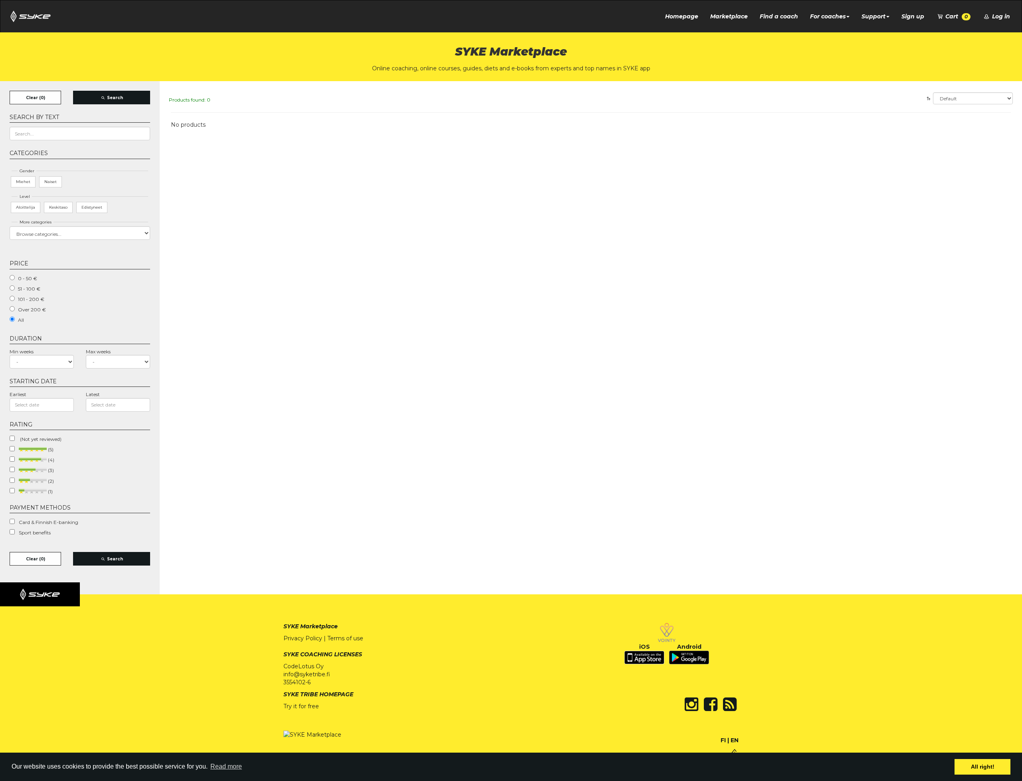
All (21, 320)
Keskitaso (58, 207)
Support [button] (873, 16)
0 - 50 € (27, 278)
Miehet (23, 181)
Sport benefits (35, 533)
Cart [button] (956, 16)
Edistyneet (91, 207)
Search (114, 97)
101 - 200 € (31, 299)
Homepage (681, 16)
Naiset (50, 181)
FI (723, 740)
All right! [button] (982, 766)
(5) (50, 449)
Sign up (912, 16)
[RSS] (730, 704)
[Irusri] (735, 752)
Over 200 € (32, 310)
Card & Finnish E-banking (48, 522)
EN (735, 740)
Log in (1000, 16)
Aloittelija (25, 207)
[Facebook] (710, 704)
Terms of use (345, 638)
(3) (50, 470)
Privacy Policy (302, 638)
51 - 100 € (29, 289)
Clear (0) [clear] (35, 97)
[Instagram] (691, 704)
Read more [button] (226, 766)
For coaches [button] (828, 16)
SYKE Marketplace (310, 626)
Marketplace (729, 16)
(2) (50, 481)
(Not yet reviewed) (40, 439)
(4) (50, 460)
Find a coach (779, 16)
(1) (50, 491)
